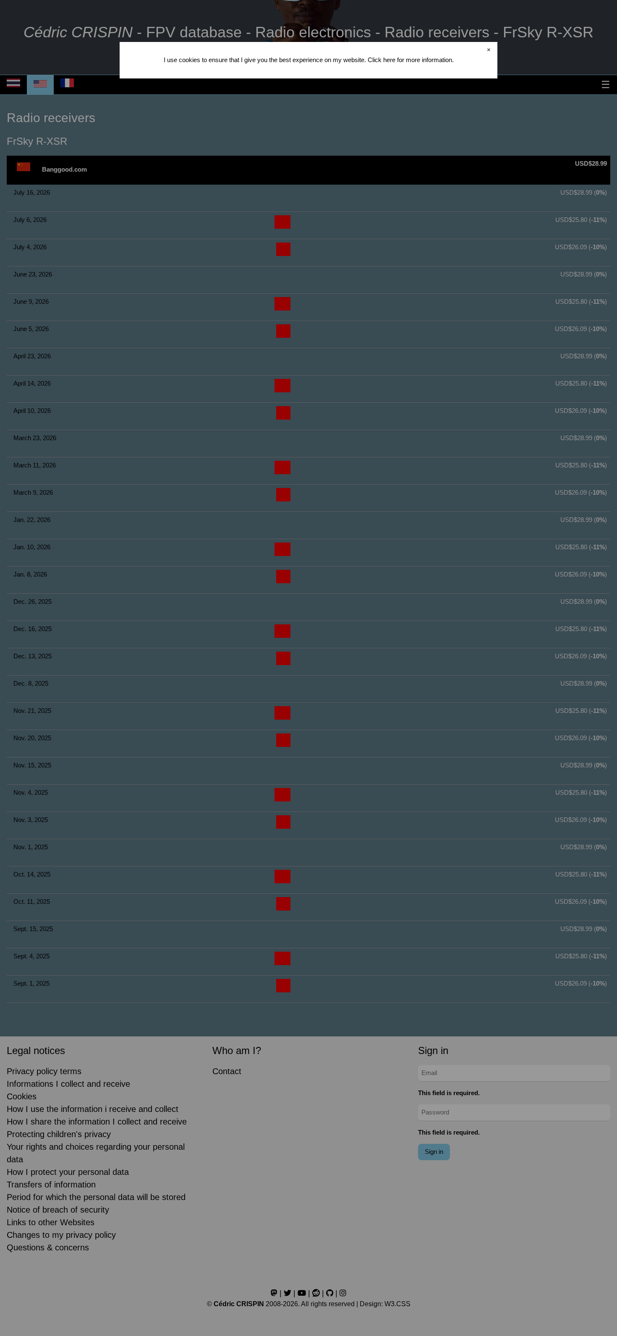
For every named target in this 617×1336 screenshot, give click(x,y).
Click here (381, 59)
